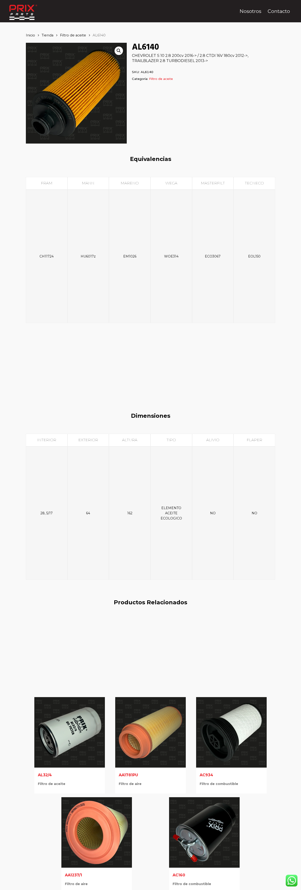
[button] (119, 51)
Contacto (279, 11)
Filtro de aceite (73, 35)
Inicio (30, 35)
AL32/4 (45, 775)
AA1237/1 (73, 875)
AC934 (206, 775)
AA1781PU (128, 775)
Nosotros (250, 11)
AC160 (179, 875)
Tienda (47, 35)
